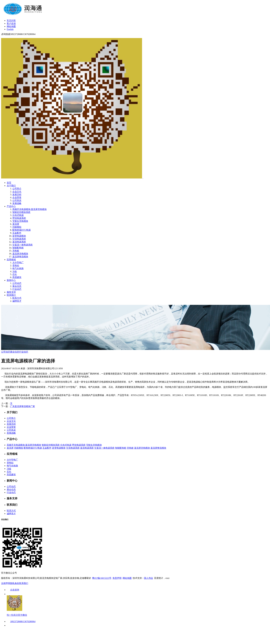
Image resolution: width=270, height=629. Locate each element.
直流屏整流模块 (20, 256)
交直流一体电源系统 (22, 245)
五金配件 (16, 233)
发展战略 (16, 203)
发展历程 (16, 194)
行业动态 (16, 289)
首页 (9, 182)
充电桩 (15, 250)
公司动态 (16, 283)
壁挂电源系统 (19, 218)
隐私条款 (14, 583)
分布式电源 (18, 215)
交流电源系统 (19, 239)
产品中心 (11, 206)
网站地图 (11, 26)
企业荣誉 (16, 197)
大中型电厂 (18, 262)
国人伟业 (148, 578)
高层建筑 (16, 277)
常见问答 (11, 20)
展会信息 (16, 286)
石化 (14, 274)
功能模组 (16, 227)
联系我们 (11, 295)
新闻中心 (11, 280)
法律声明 (5, 583)
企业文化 (16, 191)
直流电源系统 (19, 242)
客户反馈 (11, 23)
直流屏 (15, 224)
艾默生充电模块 (20, 221)
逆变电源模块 (19, 236)
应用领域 (11, 259)
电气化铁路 (18, 268)
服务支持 (11, 292)
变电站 (15, 265)
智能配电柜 (18, 248)
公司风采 (16, 200)
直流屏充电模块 (20, 253)
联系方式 (16, 298)
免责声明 (117, 578)
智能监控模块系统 (21, 212)
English (10, 29)
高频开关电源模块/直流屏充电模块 (29, 209)
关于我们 (11, 185)
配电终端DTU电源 (21, 230)
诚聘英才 (16, 301)
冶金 (14, 271)
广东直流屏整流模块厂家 (22, 406)
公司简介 (16, 188)
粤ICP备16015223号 (101, 578)
